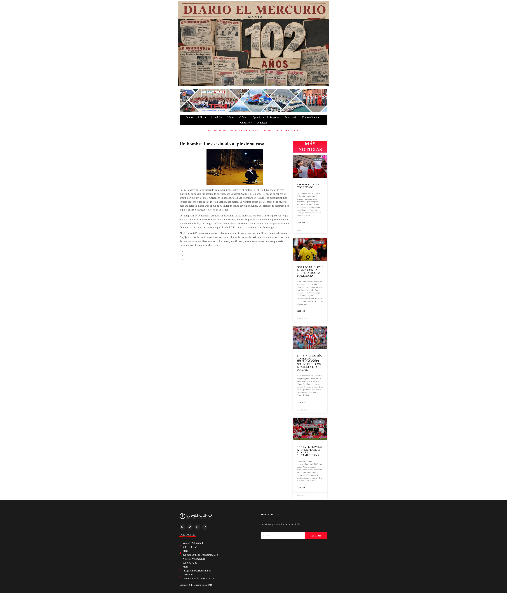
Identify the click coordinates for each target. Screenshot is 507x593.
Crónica (243, 117)
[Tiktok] (205, 527)
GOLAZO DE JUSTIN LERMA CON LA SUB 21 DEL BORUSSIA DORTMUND (310, 271)
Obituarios (246, 122)
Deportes (275, 117)
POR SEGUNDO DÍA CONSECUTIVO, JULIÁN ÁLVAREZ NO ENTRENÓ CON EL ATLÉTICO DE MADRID (309, 362)
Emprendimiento (311, 117)
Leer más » (301, 223)
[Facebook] (182, 527)
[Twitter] (190, 527)
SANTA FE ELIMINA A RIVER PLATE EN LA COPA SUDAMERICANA (309, 451)
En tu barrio (291, 117)
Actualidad (216, 117)
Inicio (189, 117)
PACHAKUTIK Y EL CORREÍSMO (309, 186)
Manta (230, 117)
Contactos (262, 122)
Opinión (256, 117)
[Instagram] (197, 527)
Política (202, 117)
